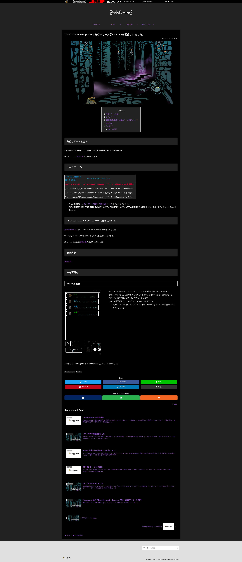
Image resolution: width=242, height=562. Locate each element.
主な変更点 (109, 126)
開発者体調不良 (70, 230)
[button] (177, 548)
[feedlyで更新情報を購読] (121, 397)
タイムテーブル (111, 117)
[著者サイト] (83, 397)
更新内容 (109, 123)
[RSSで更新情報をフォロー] (159, 397)
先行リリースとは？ (112, 114)
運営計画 (83, 242)
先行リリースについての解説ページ (97, 204)
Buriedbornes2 (70, 372)
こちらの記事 (78, 156)
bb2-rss (80, 372)
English (171, 1)
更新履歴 (67, 262)
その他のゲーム (130, 1)
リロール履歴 (112, 129)
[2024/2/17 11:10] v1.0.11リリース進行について (122, 120)
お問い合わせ (147, 1)
